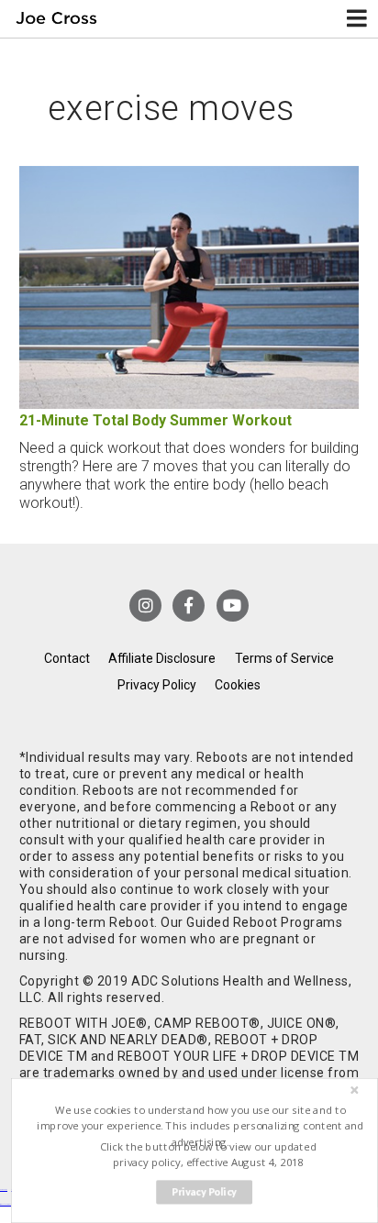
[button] (200, 1126)
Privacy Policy (156, 685)
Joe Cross (57, 19)
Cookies (238, 685)
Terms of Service (284, 658)
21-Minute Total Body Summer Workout (155, 420)
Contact (67, 658)
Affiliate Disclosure (162, 658)
